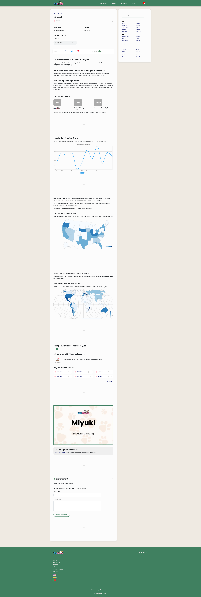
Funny (124, 29)
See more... (110, 381)
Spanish (138, 53)
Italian (138, 55)
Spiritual (124, 25)
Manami (59, 372)
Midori (100, 376)
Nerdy (137, 27)
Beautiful (124, 31)
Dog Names (56, 13)
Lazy (123, 44)
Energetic (125, 42)
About (55, 567)
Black (123, 51)
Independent (125, 36)
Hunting (138, 31)
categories (103, 3)
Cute (123, 23)
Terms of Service (105, 590)
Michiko (79, 376)
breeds (114, 3)
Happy (138, 36)
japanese (58, 362)
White (124, 49)
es (56, 577)
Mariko (79, 372)
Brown (124, 53)
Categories (56, 562)
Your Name (57, 491)
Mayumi (59, 376)
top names (124, 3)
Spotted (124, 55)
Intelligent (125, 40)
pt (56, 579)
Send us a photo (60, 453)
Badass (138, 29)
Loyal (137, 44)
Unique (138, 23)
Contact (56, 571)
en (56, 575)
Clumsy (138, 42)
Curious (138, 40)
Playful (124, 38)
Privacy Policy (95, 590)
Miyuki (61, 13)
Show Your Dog (58, 569)
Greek (138, 49)
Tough (138, 38)
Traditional (125, 27)
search (134, 3)
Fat (123, 57)
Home (55, 560)
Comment (57, 499)
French (138, 57)
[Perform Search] (143, 15)
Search (55, 565)
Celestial (138, 25)
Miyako (100, 372)
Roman (138, 51)
